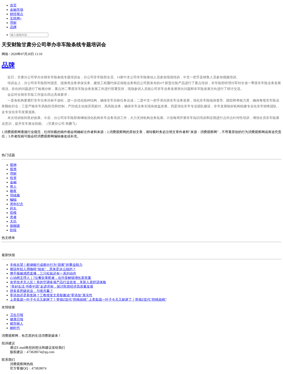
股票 (13, 169)
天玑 (13, 221)
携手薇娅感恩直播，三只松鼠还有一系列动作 (43, 273)
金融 (13, 182)
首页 (13, 5)
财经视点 (16, 14)
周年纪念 (16, 204)
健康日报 (16, 319)
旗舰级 (15, 226)
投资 (13, 178)
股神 (13, 165)
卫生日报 (16, 315)
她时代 (15, 328)
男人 (13, 186)
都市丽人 (16, 323)
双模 (13, 212)
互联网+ (16, 18)
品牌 (13, 27)
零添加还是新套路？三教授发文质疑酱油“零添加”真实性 (51, 295)
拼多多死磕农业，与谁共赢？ (31, 291)
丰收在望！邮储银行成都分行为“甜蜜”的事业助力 (46, 264)
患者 (13, 217)
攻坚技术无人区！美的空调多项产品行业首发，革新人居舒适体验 (58, 282)
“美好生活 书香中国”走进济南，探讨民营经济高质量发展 (51, 286)
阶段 (13, 230)
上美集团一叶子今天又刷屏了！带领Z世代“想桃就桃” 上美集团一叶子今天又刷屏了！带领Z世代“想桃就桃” (88, 299)
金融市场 (16, 9)
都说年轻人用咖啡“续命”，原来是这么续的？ (43, 269)
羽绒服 (15, 195)
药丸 (13, 208)
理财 (13, 22)
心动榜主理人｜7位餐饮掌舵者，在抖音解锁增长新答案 (50, 278)
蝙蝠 (13, 199)
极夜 (13, 191)
